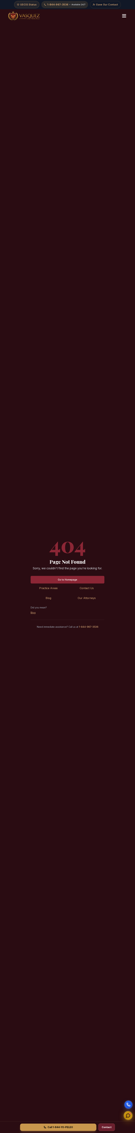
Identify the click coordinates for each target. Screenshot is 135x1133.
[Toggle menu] (124, 16)
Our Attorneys (87, 598)
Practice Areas (48, 588)
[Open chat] (128, 1114)
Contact (106, 1127)
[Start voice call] (128, 1105)
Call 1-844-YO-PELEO (60, 1127)
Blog (48, 598)
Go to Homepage (67, 579)
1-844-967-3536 (88, 626)
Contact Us (87, 588)
